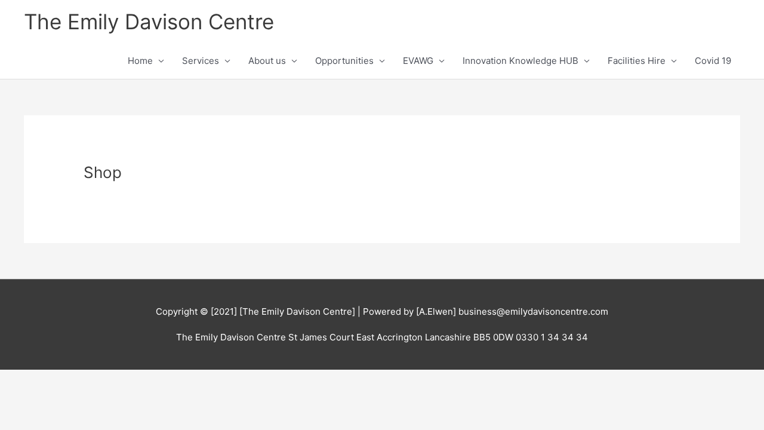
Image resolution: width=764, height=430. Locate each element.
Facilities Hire (637, 60)
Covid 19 (713, 60)
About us (267, 60)
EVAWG (418, 60)
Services (200, 60)
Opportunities (344, 60)
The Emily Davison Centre (149, 21)
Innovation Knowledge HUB (520, 60)
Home (140, 60)
